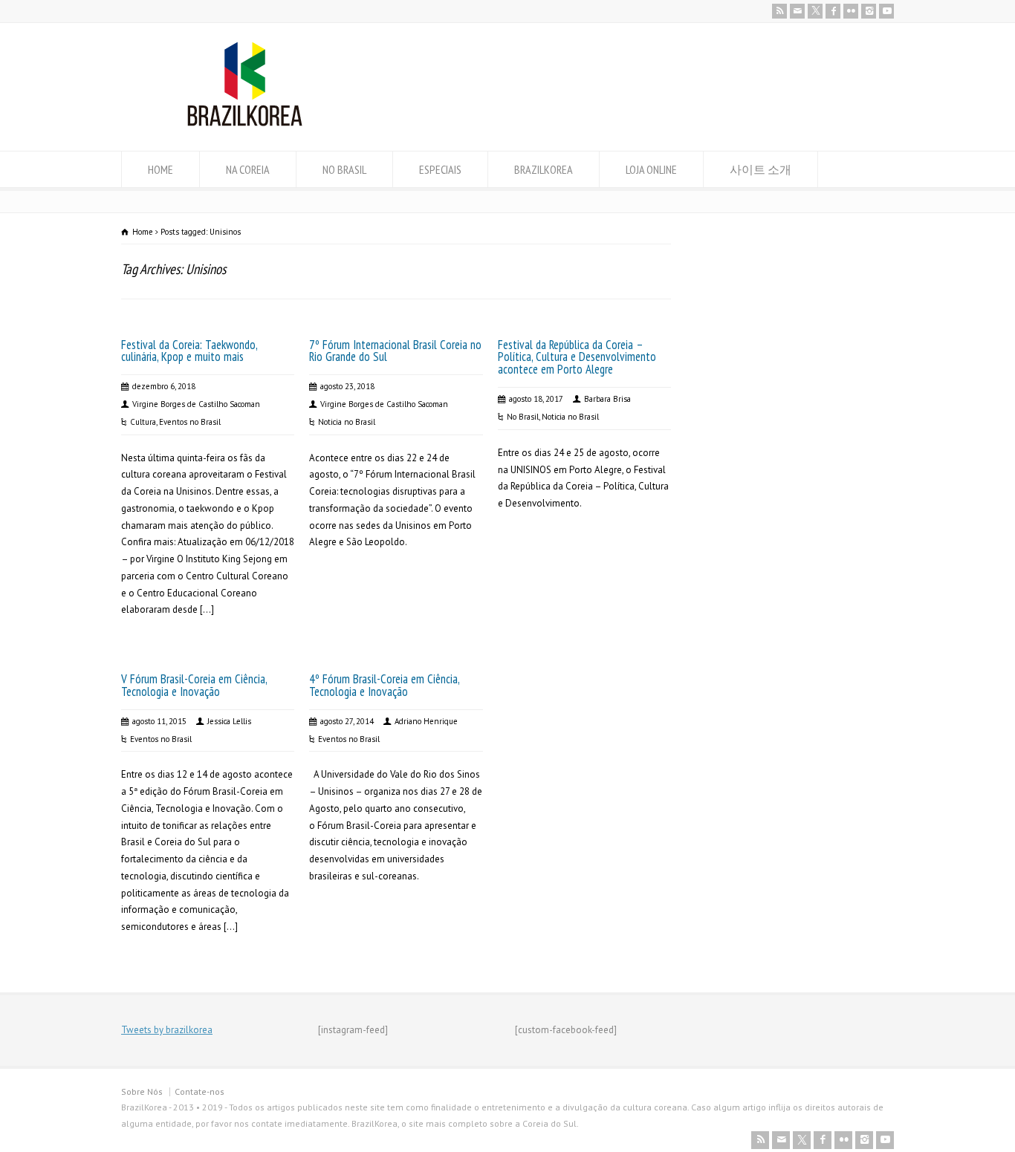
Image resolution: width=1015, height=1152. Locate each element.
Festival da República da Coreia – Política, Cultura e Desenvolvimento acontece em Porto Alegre (577, 357)
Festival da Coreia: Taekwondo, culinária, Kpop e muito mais (189, 350)
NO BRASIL (344, 169)
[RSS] (779, 11)
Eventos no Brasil (190, 422)
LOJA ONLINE (651, 169)
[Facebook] (833, 11)
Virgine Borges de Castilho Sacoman (196, 404)
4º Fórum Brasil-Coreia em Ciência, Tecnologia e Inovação (384, 685)
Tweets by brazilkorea (167, 1030)
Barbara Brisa (607, 399)
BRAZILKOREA (543, 169)
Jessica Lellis (229, 721)
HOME (160, 169)
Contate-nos (199, 1091)
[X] (815, 11)
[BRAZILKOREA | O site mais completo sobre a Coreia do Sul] (245, 123)
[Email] (797, 11)
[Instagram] (868, 11)
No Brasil (523, 416)
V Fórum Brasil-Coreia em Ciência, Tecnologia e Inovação (194, 685)
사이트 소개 (760, 169)
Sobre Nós (142, 1091)
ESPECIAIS (440, 169)
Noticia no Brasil (346, 422)
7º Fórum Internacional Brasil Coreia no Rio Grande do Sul (395, 350)
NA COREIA (248, 169)
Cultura (143, 422)
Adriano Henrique (426, 721)
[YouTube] (886, 11)
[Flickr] (850, 11)
